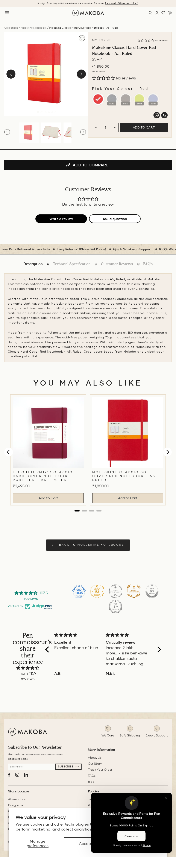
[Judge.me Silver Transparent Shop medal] (115, 591)
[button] (146, 40)
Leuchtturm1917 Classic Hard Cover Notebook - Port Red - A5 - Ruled (43, 476)
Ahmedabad (17, 799)
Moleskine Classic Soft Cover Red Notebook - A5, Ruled (124, 476)
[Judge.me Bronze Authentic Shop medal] (134, 591)
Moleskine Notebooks (34, 27)
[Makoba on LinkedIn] (26, 775)
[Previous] (10, 74)
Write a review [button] (61, 219)
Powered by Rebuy (88, 515)
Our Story (95, 764)
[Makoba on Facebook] (9, 775)
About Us (95, 757)
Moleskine (101, 40)
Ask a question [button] (115, 219)
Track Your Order (100, 770)
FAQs (92, 776)
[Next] (81, 74)
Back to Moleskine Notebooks (91, 544)
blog (91, 782)
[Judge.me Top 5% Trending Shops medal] (115, 607)
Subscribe (66, 766)
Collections (11, 27)
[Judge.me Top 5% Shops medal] (152, 591)
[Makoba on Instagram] (17, 775)
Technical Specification (72, 264)
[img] (28, 668)
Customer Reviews (117, 264)
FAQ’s (148, 264)
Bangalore (15, 805)
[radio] (98, 99)
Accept (86, 843)
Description (33, 264)
